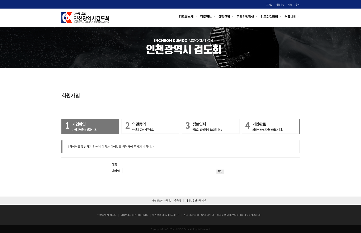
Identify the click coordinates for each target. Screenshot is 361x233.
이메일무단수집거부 (196, 200)
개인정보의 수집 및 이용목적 (166, 200)
